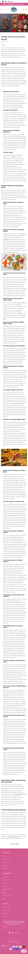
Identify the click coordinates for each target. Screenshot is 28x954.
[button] (1, 9)
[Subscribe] (23, 927)
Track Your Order (6, 895)
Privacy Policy (6, 916)
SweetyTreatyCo (15, 951)
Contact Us (5, 886)
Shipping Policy (6, 907)
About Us (5, 883)
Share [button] (4, 45)
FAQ (4, 898)
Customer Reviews (7, 889)
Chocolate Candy (6, 859)
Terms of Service (6, 910)
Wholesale (5, 877)
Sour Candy (5, 865)
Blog (4, 892)
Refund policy (6, 913)
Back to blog (15, 844)
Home (4, 856)
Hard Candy (5, 862)
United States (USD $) (13, 941)
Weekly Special (6, 868)
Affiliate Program (7, 880)
